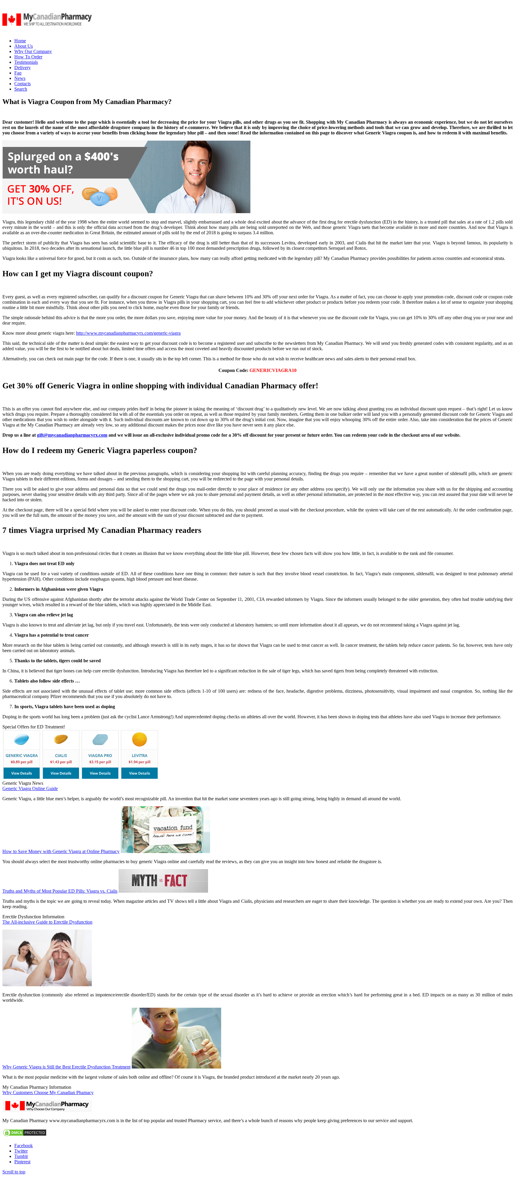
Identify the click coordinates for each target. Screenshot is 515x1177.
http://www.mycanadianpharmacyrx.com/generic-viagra (128, 333)
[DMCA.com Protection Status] (24, 1135)
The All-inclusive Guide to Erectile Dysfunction (47, 922)
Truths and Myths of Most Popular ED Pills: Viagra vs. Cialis (59, 891)
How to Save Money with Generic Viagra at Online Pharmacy (61, 851)
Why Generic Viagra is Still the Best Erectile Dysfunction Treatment (66, 1066)
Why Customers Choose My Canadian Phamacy (48, 1092)
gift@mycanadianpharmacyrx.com (72, 435)
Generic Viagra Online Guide (30, 788)
